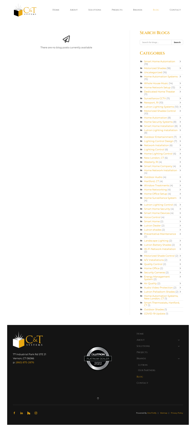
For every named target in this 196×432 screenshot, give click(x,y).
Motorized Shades (155, 68)
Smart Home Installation (159, 126)
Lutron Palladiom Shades (159, 291)
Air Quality (150, 283)
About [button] (74, 9)
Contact (175, 9)
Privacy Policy (177, 413)
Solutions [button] (94, 9)
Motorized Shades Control (160, 110)
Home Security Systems (158, 121)
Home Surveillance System (160, 198)
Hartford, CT (151, 181)
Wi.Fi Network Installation (160, 249)
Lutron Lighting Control (158, 204)
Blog (156, 9)
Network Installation (156, 145)
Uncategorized (153, 72)
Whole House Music (156, 83)
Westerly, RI (151, 162)
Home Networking (155, 189)
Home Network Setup (157, 87)
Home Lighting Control (158, 153)
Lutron (143, 365)
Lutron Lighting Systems (159, 106)
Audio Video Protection (158, 287)
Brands (141, 358)
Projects (117, 9)
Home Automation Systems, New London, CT (161, 297)
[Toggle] (181, 62)
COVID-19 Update (154, 313)
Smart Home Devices (157, 213)
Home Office (151, 268)
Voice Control (152, 217)
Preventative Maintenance (160, 233)
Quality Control (153, 264)
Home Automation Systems (161, 76)
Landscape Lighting (156, 240)
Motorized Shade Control (159, 255)
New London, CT (154, 157)
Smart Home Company (158, 166)
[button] (98, 398)
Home (56, 9)
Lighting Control (154, 149)
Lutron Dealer (152, 225)
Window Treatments (156, 185)
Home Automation (155, 117)
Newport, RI (151, 102)
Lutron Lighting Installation (160, 130)
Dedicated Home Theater (159, 91)
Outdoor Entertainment (159, 137)
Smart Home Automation (159, 61)
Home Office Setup (155, 193)
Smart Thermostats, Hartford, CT (162, 304)
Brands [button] (137, 9)
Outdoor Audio (153, 177)
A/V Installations (154, 260)
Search (177, 42)
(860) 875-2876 (25, 362)
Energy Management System (157, 278)
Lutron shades (152, 229)
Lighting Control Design (158, 141)
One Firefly (152, 413)
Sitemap (163, 413)
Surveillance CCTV (155, 98)
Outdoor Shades (154, 309)
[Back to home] (25, 10)
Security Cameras (154, 272)
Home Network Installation (160, 170)
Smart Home (152, 221)
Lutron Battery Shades (157, 244)
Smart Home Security (157, 208)
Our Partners (146, 370)
